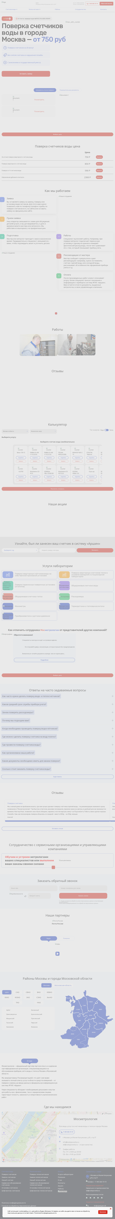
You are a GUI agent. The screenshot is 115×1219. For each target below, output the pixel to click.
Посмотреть (39, 99)
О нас (60, 1180)
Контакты (103, 9)
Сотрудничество (80, 9)
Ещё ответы (57, 777)
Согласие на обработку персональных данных (19, 1206)
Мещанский (10, 1018)
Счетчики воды (11, 9)
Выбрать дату (57, 134)
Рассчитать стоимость (57, 489)
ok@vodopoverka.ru (93, 1191)
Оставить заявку (26, 74)
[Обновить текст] (25, 896)
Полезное (61, 1177)
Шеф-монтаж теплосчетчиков (41, 1191)
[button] (57, 954)
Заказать (99, 157)
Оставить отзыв (57, 828)
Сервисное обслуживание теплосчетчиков (39, 1184)
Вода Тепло (107, 430)
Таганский (9, 1023)
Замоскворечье (11, 1014)
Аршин (60, 1186)
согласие (67, 901)
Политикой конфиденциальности (45, 1213)
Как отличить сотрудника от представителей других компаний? (57, 630)
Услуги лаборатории (65, 1174)
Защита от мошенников (95, 1202)
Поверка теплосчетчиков (39, 1174)
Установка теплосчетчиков (40, 1188)
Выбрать (21, 461)
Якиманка (34, 1027)
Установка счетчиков (10, 1188)
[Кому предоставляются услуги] (43, 431)
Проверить (95, 550)
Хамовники (10, 1027)
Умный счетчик (7, 1180)
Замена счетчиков (8, 1177)
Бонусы (60, 1171)
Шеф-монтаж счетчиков (11, 1191)
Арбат (8, 1010)
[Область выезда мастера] (15, 431)
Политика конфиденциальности (14, 1203)
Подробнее (21, 457)
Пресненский (35, 1018)
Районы (57, 9)
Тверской (34, 1023)
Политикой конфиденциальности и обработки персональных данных (78, 903)
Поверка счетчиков (9, 1174)
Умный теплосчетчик (38, 1180)
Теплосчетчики (34, 9)
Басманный (35, 1010)
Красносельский (36, 1014)
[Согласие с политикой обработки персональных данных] (60, 901)
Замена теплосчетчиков (39, 1177)
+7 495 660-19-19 (93, 3)
